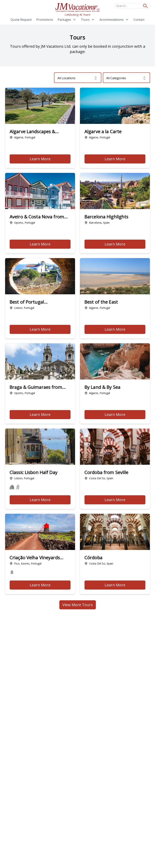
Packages (64, 20)
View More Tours (77, 604)
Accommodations (111, 20)
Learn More (50, 159)
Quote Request (21, 20)
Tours (85, 20)
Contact (138, 20)
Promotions (44, 20)
